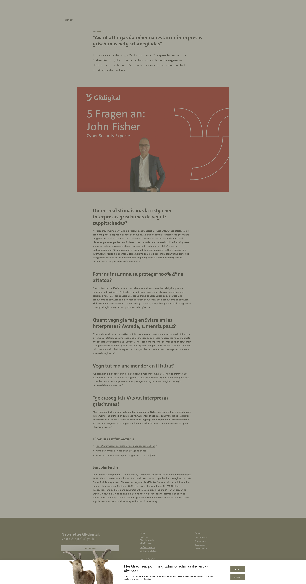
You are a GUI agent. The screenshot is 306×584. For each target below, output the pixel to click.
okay (237, 569)
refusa (237, 577)
